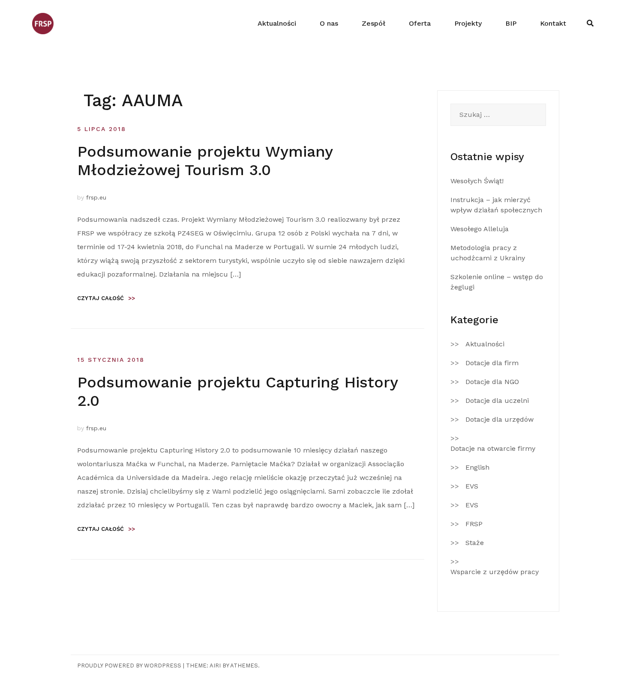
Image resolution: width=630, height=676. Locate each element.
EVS (471, 486)
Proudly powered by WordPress (129, 665)
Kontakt (553, 23)
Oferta (420, 23)
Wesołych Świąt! (477, 181)
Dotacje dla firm (492, 363)
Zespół (373, 23)
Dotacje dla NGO (492, 382)
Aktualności (277, 23)
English (477, 467)
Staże (474, 543)
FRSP (474, 524)
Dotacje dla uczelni (497, 400)
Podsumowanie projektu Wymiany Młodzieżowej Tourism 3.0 (205, 161)
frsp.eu (96, 197)
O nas (329, 23)
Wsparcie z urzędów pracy (494, 572)
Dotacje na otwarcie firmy (492, 448)
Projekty (468, 23)
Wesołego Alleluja (479, 229)
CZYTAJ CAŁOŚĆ (106, 298)
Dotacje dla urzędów (499, 419)
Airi (215, 665)
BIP (510, 23)
